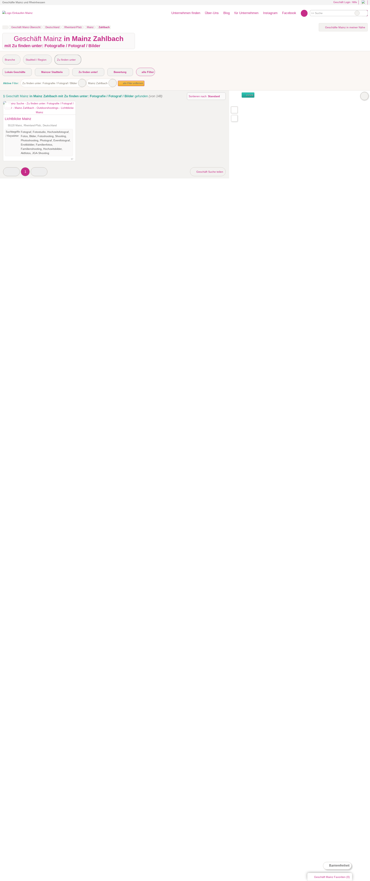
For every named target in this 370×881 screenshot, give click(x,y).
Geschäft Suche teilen (209, 171)
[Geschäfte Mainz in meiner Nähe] (234, 118)
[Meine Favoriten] (304, 13)
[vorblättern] (66, 108)
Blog (226, 13)
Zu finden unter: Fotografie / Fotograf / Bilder (49, 83)
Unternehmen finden (185, 13)
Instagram (270, 13)
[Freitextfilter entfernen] (357, 13)
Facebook (289, 13)
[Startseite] (5, 27)
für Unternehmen (246, 13)
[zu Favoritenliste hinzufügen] (7, 105)
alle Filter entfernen (132, 83)
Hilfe (354, 2)
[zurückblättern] (13, 108)
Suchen (365, 13)
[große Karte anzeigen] (234, 110)
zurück (249, 95)
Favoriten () (332, 876)
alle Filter (147, 72)
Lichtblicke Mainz (18, 119)
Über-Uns (212, 13)
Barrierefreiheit (338, 865)
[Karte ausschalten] (364, 96)
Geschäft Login (341, 2)
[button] (11, 171)
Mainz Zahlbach (98, 83)
